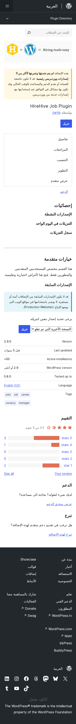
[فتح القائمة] (6, 6)
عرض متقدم (59, 181)
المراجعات (61, 149)
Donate (28, 608)
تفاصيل (63, 139)
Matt (66, 636)
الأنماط (31, 581)
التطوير (63, 170)
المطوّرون (65, 608)
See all (9, 474)
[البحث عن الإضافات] (29, 33)
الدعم (64, 192)
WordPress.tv (60, 616)
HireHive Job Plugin (51, 106)
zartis (56, 112)
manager (24, 402)
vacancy (11, 402)
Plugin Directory (61, 18)
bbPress (66, 643)
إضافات (31, 574)
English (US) (12, 385)
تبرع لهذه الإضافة (60, 534)
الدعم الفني (64, 601)
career (25, 394)
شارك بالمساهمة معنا (21, 594)
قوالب (32, 567)
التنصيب (62, 160)
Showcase (28, 559)
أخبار (68, 567)
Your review (63, 474)
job (16, 394)
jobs (8, 394)
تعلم (69, 594)
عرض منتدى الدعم (59, 504)
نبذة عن (66, 559)
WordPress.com (58, 629)
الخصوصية (65, 581)
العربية (58, 669)
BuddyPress (63, 650)
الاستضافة (65, 574)
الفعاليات (30, 601)
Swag (30, 616)
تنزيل (66, 123)
